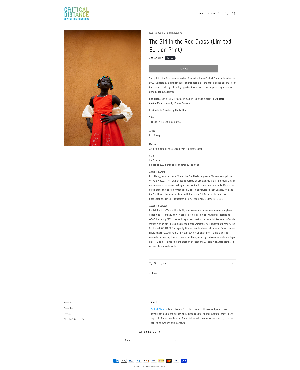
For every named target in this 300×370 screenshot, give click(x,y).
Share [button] (155, 273)
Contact (67, 313)
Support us (68, 308)
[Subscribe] (174, 340)
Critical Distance (159, 309)
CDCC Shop (145, 366)
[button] (219, 13)
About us (68, 302)
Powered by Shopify (158, 366)
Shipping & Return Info (74, 319)
